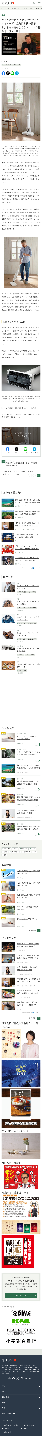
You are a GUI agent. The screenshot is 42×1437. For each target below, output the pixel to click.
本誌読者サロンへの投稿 (11, 1425)
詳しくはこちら (21, 1295)
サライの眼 (17, 65)
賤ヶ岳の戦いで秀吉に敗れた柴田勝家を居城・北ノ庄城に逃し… (28, 827)
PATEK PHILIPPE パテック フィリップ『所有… (28, 737)
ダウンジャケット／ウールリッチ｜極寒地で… (28, 602)
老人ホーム (27, 852)
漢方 (4, 855)
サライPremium (8, 1413)
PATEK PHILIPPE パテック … (28, 919)
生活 (3, 1408)
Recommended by (27, 568)
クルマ (16, 848)
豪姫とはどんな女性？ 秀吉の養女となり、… (28, 896)
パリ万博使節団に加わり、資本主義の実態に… (28, 649)
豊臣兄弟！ (6, 848)
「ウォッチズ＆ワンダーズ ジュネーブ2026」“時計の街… (28, 753)
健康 (18, 662)
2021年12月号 (32, 608)
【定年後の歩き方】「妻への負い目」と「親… (28, 872)
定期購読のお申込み (28, 1425)
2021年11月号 (32, 623)
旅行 (3, 1391)
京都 (35, 852)
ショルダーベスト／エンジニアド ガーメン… (28, 587)
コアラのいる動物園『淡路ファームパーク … (28, 908)
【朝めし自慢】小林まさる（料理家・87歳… (28, 665)
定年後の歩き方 (15, 852)
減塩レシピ (24, 848)
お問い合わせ (8, 1432)
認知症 (5, 852)
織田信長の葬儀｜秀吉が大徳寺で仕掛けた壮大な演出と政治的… (28, 798)
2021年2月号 (7, 65)
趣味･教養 (20, 646)
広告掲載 (6, 1428)
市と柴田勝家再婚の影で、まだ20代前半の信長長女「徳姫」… (28, 782)
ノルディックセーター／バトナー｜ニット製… (28, 618)
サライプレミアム (22, 734)
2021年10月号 (32, 639)
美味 (3, 1386)
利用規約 (25, 1428)
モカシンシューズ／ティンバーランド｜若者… (28, 634)
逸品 (8, 8)
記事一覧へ (32, 930)
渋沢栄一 (21, 655)
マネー (33, 848)
